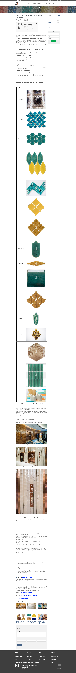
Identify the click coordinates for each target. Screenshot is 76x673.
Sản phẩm (34, 3)
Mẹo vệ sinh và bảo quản (54, 656)
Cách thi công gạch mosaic (27, 577)
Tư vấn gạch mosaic (42, 654)
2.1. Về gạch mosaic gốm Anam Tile (23, 26)
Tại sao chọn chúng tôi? (18, 656)
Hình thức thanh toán (30, 662)
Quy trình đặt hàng (17, 662)
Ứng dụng (39, 3)
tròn (31, 74)
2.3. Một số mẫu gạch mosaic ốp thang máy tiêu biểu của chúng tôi (27, 28)
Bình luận (18, 631)
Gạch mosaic (29, 654)
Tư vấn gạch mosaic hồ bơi (43, 657)
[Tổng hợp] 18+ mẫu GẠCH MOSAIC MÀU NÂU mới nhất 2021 (20, 622)
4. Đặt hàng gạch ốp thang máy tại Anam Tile (23, 30)
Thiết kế (53, 3)
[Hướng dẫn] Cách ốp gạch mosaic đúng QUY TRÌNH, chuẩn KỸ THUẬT (42, 611)
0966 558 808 (22, 597)
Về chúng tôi (48, 3)
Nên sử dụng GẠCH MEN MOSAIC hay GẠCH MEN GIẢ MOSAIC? (41, 622)
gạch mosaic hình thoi (42, 74)
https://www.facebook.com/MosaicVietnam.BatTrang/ (29, 595)
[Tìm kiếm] (60, 3)
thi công (49, 27)
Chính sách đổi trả (53, 659)
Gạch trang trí (29, 657)
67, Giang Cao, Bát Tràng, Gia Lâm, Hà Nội (26, 592)
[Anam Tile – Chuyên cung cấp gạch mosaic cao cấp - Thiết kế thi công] (19, 3)
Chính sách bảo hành (42, 659)
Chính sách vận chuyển (24, 662)
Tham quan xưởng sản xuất (19, 657)
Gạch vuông (24, 74)
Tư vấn (43, 3)
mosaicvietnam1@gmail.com (23, 598)
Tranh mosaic (29, 659)
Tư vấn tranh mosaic (42, 656)
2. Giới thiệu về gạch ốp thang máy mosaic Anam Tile (24, 25)
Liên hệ (58, 3)
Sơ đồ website (53, 657)
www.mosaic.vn (26, 667)
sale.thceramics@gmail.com (27, 668)
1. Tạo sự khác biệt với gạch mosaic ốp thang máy (24, 24)
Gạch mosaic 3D (29, 656)
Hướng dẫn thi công (54, 654)
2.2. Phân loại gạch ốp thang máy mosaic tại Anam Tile (26, 27)
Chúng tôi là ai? (17, 654)
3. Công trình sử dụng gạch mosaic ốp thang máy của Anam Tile (26, 29)
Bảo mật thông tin (36, 662)
